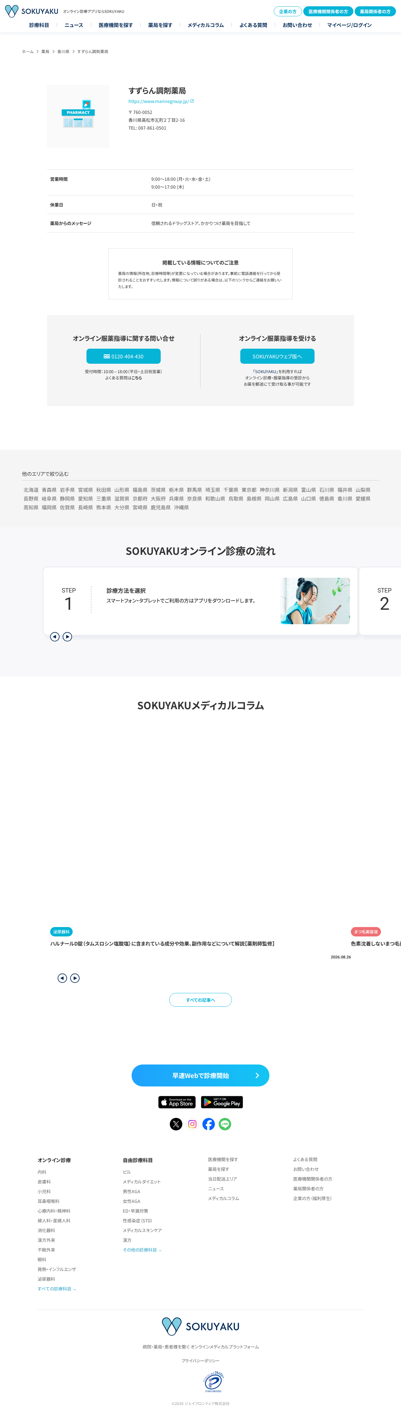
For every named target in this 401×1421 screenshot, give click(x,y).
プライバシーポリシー (200, 1361)
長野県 (31, 498)
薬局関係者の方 (375, 11)
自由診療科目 (138, 1160)
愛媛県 (363, 498)
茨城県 (158, 489)
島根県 (254, 498)
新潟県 (290, 489)
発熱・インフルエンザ (57, 1269)
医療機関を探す (116, 24)
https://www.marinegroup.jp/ (158, 101)
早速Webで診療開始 (200, 1075)
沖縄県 (181, 507)
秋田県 (103, 489)
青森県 (49, 489)
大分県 (121, 507)
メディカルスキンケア (142, 1230)
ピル (127, 1172)
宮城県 (85, 489)
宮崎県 (140, 507)
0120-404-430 (127, 356)
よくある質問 (253, 24)
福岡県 (49, 507)
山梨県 (363, 489)
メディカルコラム (206, 24)
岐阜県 (49, 498)
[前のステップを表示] (55, 636)
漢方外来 (46, 1240)
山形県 (121, 489)
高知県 (31, 507)
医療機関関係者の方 (328, 11)
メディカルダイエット (142, 1181)
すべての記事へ (200, 1000)
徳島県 (326, 498)
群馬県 (194, 489)
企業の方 (288, 11)
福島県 (140, 489)
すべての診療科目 (54, 1288)
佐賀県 (67, 507)
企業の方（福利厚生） (312, 1198)
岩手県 (67, 489)
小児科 (44, 1191)
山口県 (308, 498)
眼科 (42, 1259)
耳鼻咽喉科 (49, 1201)
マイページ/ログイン (349, 24)
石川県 (326, 489)
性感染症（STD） (138, 1220)
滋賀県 (121, 498)
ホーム (28, 51)
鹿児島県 (161, 507)
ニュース (74, 24)
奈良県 (194, 498)
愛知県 (85, 498)
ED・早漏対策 (135, 1211)
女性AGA (131, 1201)
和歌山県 (215, 498)
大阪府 (158, 498)
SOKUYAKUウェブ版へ (277, 356)
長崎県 (85, 507)
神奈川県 (270, 489)
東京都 (249, 489)
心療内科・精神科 (54, 1211)
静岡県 (67, 498)
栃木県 (176, 489)
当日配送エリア (222, 1179)
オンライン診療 (54, 1160)
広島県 (290, 498)
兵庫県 (176, 498)
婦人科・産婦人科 (54, 1220)
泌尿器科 (46, 1279)
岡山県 (272, 498)
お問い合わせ (297, 24)
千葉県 (230, 489)
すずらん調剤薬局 (92, 51)
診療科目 (39, 24)
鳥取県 (235, 498)
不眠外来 (46, 1250)
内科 (42, 1172)
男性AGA (131, 1191)
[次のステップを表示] (67, 636)
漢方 (127, 1240)
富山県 (308, 489)
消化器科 (46, 1230)
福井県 (344, 489)
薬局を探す (160, 24)
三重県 (103, 498)
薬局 (45, 51)
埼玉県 (212, 489)
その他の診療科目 (140, 1250)
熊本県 (103, 507)
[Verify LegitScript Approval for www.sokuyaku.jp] (186, 1381)
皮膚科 (44, 1181)
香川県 (63, 51)
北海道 (31, 489)
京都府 (140, 498)
